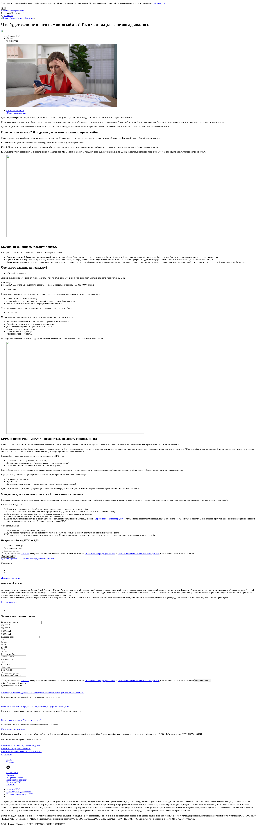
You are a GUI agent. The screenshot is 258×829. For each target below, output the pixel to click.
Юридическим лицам (16, 113)
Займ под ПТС (13, 789)
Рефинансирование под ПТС (19, 794)
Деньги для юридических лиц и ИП (39, 559)
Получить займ (8, 556)
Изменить (8, 15)
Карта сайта (6, 755)
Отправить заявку (202, 681)
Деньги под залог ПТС (12, 559)
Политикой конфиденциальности (100, 553)
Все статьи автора (9, 602)
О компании (12, 772)
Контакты (10, 785)
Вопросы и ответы (15, 777)
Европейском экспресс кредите (109, 519)
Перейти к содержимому (12, 11)
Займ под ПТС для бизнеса (18, 792)
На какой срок (7, 637)
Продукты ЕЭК (13, 782)
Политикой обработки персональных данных (138, 553)
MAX (9, 760)
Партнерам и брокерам (16, 780)
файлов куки (159, 3)
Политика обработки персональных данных (21, 745)
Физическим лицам (15, 110)
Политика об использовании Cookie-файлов (21, 751)
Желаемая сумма (8, 622)
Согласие (25, 553)
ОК (3, 8)
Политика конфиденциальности (16, 748)
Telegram (10, 762)
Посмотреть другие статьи (13, 729)
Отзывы (10, 775)
